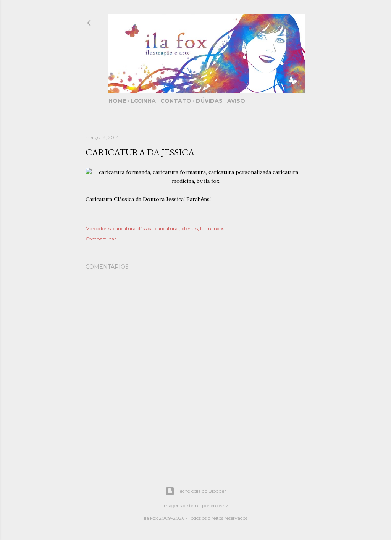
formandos (212, 228)
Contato (175, 100)
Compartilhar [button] (101, 239)
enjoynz (219, 505)
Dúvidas (209, 100)
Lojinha (143, 100)
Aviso (236, 100)
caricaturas (167, 228)
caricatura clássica (133, 228)
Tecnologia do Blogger (202, 491)
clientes (190, 228)
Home (117, 100)
